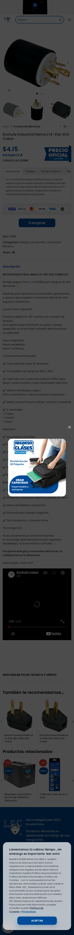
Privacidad (29, 911)
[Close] (69, 427)
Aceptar (37, 920)
